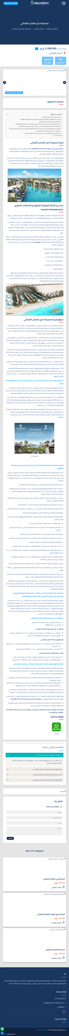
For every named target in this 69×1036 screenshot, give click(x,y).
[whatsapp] (2, 1029)
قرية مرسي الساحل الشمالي (54, 878)
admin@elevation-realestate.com (53, 1002)
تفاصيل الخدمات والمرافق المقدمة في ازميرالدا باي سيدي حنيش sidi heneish (38, 126)
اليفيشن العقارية (42, 1030)
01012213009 (12, 3)
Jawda (5, 1034)
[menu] (64, 3)
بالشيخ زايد (37, 242)
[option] (34, 82)
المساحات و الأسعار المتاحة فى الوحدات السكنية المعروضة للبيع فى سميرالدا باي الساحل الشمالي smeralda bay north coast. (33, 128)
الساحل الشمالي (55, 53)
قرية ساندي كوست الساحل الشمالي (51, 914)
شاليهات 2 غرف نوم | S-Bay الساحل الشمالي (47, 131)
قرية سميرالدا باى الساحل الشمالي (51, 117)
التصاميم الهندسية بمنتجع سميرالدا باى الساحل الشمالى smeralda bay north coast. (37, 124)
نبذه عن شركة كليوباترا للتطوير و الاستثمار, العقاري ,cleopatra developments (40, 119)
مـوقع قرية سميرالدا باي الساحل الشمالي (49, 122)
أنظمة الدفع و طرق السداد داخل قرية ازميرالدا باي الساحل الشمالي (41, 133)
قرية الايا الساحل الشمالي (55, 949)
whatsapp (61, 1007)
